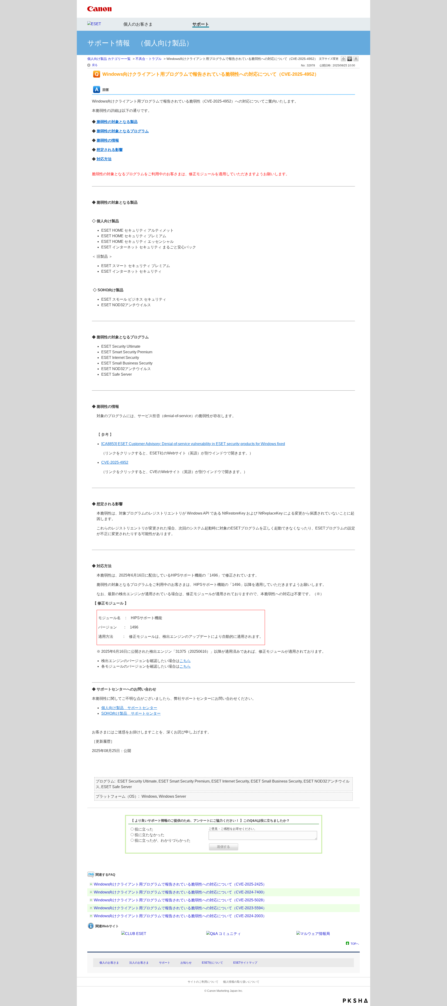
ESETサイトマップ (245, 962)
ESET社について (212, 962)
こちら (185, 661)
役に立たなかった (149, 835)
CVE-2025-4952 (114, 462)
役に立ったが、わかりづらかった (162, 840)
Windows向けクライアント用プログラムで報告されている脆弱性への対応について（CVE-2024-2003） (180, 916)
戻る (95, 65)
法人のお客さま (139, 962)
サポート (164, 962)
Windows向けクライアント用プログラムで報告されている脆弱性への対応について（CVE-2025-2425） (180, 884)
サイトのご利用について (203, 981)
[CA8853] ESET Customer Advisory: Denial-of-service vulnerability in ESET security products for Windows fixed (193, 444)
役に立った (144, 829)
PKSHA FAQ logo (355, 1001)
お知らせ (186, 962)
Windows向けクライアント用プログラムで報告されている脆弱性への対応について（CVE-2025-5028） (180, 900)
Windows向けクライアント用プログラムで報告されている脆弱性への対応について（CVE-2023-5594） (180, 908)
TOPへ (355, 943)
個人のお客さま (138, 24)
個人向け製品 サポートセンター (129, 708)
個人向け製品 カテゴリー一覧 (109, 59)
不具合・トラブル (148, 59)
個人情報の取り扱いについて (241, 981)
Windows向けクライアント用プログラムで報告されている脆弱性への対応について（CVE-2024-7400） (180, 892)
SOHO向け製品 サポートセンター (131, 713)
